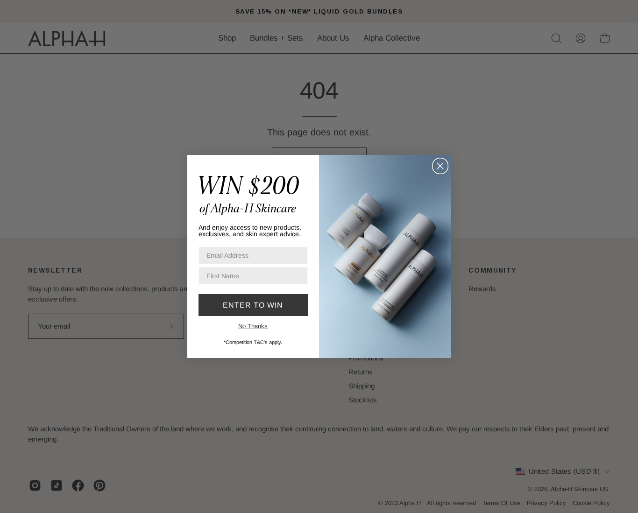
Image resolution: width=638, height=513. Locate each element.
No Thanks (253, 326)
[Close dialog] (440, 166)
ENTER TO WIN (253, 305)
